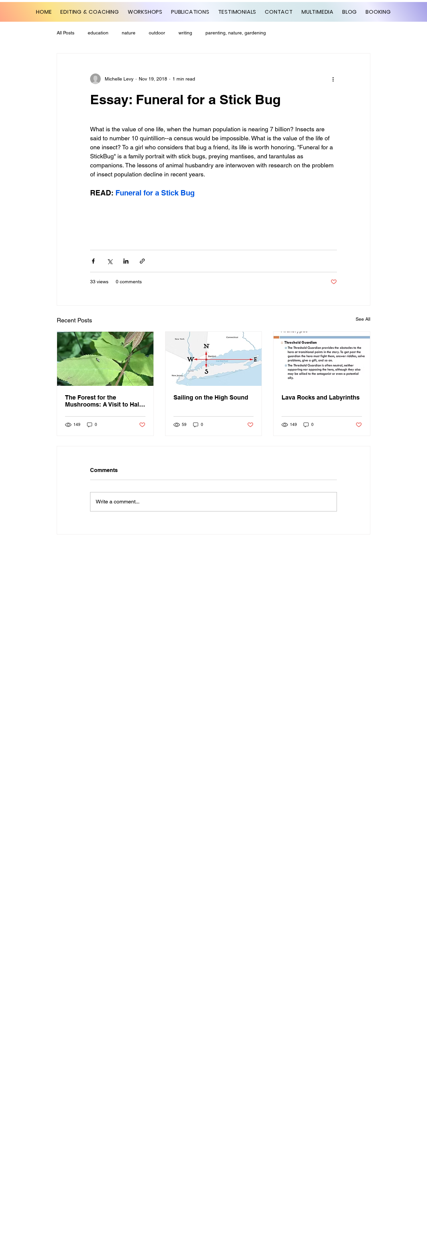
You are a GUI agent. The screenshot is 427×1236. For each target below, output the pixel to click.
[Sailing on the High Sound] (213, 359)
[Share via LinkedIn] (126, 261)
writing (185, 32)
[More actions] (333, 79)
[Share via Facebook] (93, 261)
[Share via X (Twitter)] (109, 261)
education (98, 32)
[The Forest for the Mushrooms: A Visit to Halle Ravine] (105, 359)
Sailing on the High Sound (210, 397)
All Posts (65, 32)
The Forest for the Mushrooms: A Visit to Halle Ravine (104, 401)
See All (363, 319)
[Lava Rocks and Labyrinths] (322, 359)
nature (128, 32)
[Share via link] (142, 261)
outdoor (157, 32)
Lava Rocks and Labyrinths (321, 397)
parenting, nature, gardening (235, 32)
